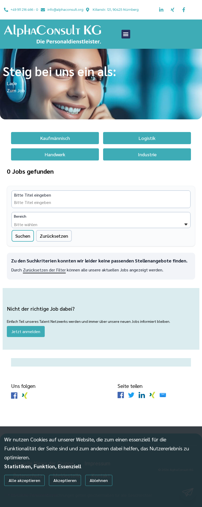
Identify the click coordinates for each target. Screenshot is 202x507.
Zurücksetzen (54, 236)
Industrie (147, 154)
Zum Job (16, 90)
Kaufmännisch (55, 138)
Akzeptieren (65, 480)
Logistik (147, 138)
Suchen (22, 236)
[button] (126, 34)
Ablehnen (99, 480)
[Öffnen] (186, 224)
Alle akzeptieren (24, 480)
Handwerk (55, 154)
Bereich (20, 216)
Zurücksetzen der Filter (44, 269)
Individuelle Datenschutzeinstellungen (31, 494)
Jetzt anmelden (25, 331)
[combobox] (54, 202)
